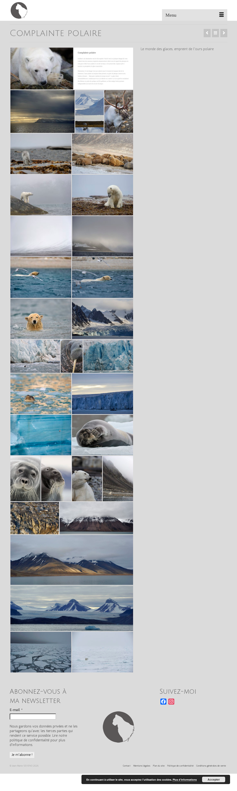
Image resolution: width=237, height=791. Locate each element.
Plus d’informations (185, 779)
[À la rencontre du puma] (223, 33)
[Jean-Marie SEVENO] (44, 10)
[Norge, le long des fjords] (207, 33)
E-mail (16, 710)
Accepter (214, 779)
